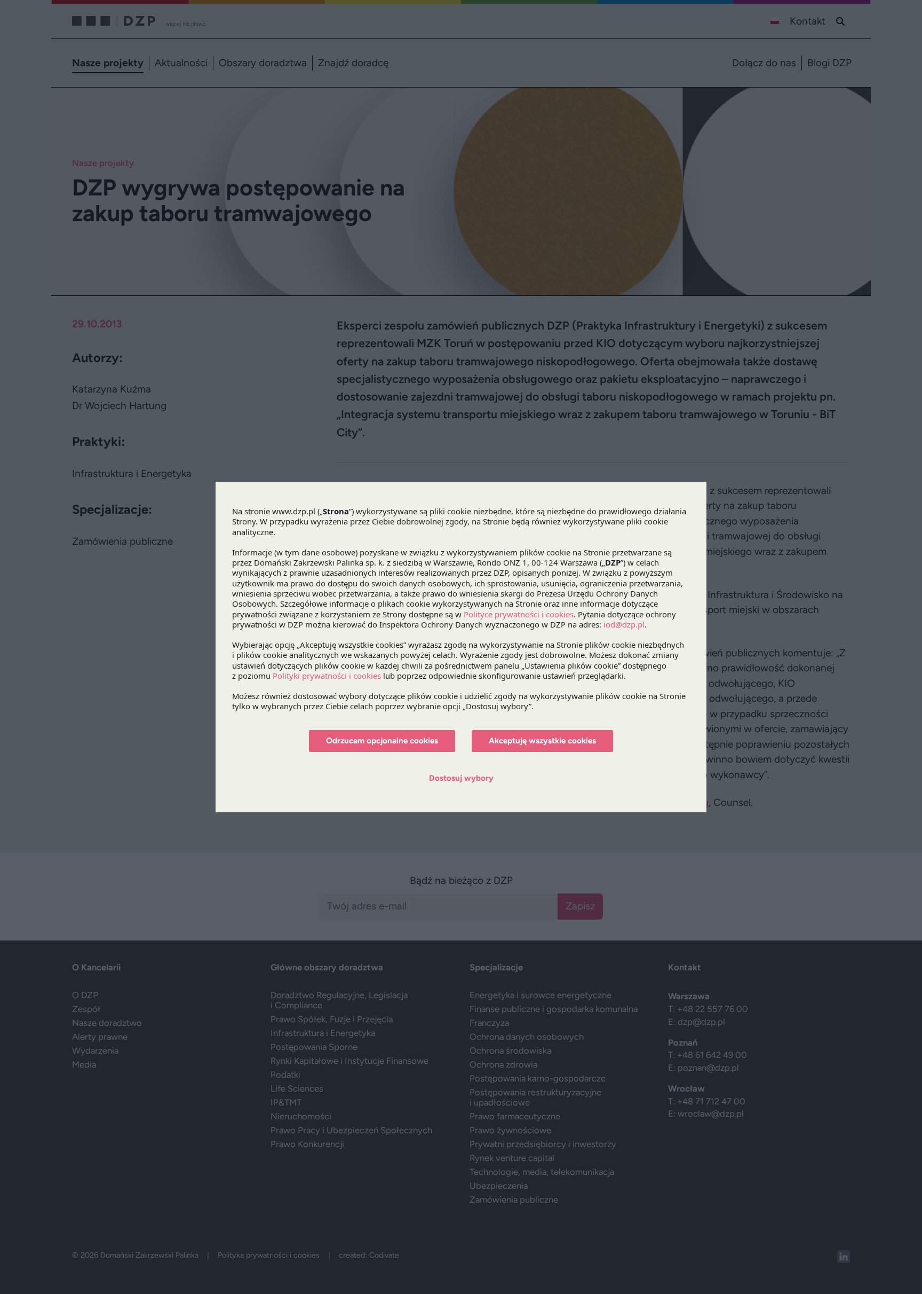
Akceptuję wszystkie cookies (542, 741)
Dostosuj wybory (461, 778)
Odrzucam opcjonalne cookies (382, 741)
